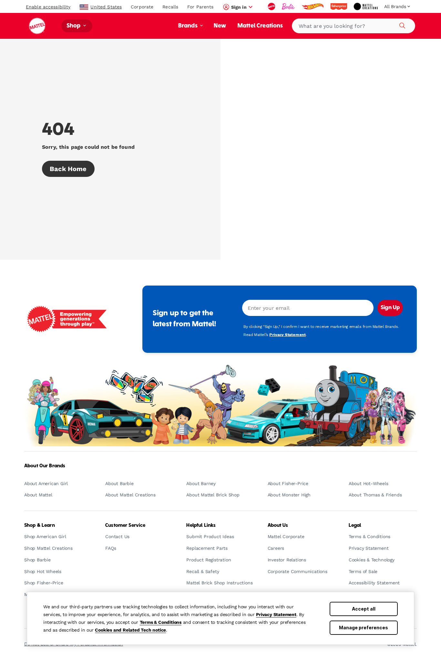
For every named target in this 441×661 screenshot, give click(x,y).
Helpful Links (201, 525)
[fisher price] (339, 6)
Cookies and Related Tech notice (130, 630)
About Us (278, 525)
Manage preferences (363, 627)
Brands (188, 26)
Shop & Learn (39, 525)
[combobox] (353, 25)
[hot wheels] (313, 6)
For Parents (200, 6)
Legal (355, 525)
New (220, 26)
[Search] (401, 24)
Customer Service (125, 525)
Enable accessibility (48, 6)
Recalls (170, 6)
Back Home (68, 169)
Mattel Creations (260, 26)
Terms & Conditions (160, 622)
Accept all (363, 609)
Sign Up (390, 307)
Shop (74, 26)
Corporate (142, 6)
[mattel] (272, 6)
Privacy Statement (276, 614)
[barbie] (289, 6)
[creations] (366, 6)
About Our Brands (44, 466)
